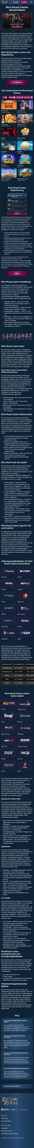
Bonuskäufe (27, 97)
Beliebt (11, 97)
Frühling (18, 97)
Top (3, 97)
